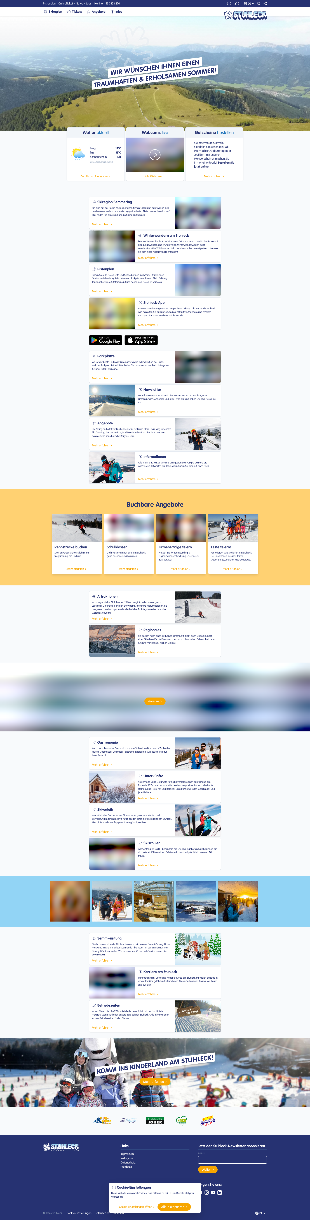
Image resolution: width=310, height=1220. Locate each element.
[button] (96, 176)
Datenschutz (128, 1162)
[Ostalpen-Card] (128, 1120)
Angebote (98, 11)
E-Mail (201, 1153)
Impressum (127, 1154)
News (79, 3)
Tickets (77, 11)
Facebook (126, 1166)
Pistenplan (49, 3)
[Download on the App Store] (141, 340)
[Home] (245, 15)
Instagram (127, 1158)
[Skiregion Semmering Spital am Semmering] (208, 1120)
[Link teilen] (265, 3)
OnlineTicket (65, 3)
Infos (119, 11)
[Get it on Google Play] (105, 340)
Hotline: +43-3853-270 (107, 3)
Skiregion (55, 11)
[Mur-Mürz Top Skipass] (102, 1120)
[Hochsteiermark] (181, 1120)
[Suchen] (258, 3)
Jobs (88, 3)
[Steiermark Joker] (155, 1120)
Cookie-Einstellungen (79, 1213)
